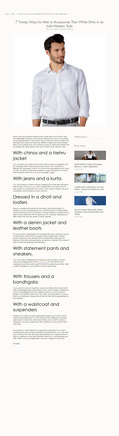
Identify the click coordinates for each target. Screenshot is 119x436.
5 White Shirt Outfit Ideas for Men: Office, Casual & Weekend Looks (89, 188)
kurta (34, 187)
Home (7, 14)
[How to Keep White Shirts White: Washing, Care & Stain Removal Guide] (90, 200)
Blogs (13, 14)
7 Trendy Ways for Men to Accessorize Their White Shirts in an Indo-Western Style (42, 14)
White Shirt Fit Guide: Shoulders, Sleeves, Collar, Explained (88, 165)
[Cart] (113, 7)
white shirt (43, 262)
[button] (6, 8)
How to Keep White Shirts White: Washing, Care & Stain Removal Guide (88, 212)
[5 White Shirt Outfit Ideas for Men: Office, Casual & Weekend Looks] (90, 178)
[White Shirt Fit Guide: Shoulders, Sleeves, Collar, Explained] (90, 155)
